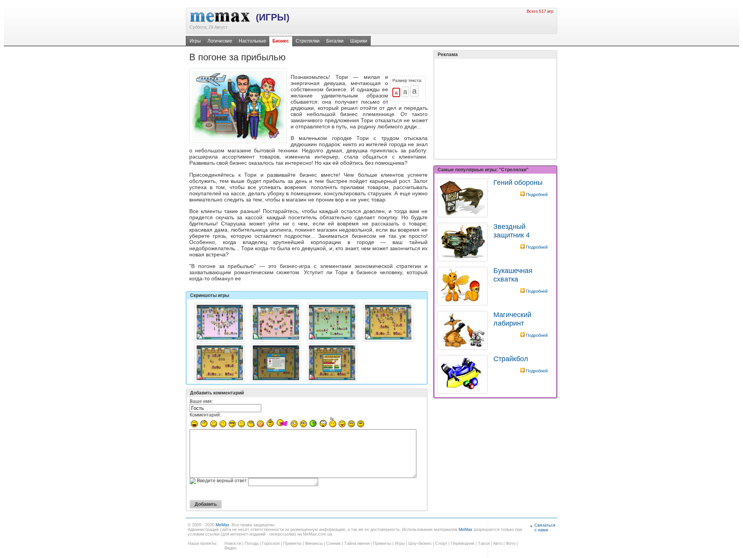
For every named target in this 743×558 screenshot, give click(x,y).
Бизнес (280, 41)
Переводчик (462, 543)
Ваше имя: (201, 401)
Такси (484, 543)
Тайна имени (357, 543)
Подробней (537, 194)
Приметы (292, 543)
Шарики (358, 41)
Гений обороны (518, 182)
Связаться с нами (544, 527)
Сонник (333, 543)
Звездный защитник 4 (511, 231)
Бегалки (335, 41)
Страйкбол (510, 359)
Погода (252, 543)
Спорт (441, 543)
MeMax (222, 524)
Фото (510, 543)
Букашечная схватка (512, 275)
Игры (195, 41)
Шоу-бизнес (420, 543)
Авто (497, 543)
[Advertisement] (495, 108)
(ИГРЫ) (272, 17)
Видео (230, 548)
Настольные (252, 41)
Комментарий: (205, 415)
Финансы (314, 543)
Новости (232, 543)
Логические (219, 41)
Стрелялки (308, 41)
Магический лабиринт (512, 319)
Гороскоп (271, 543)
